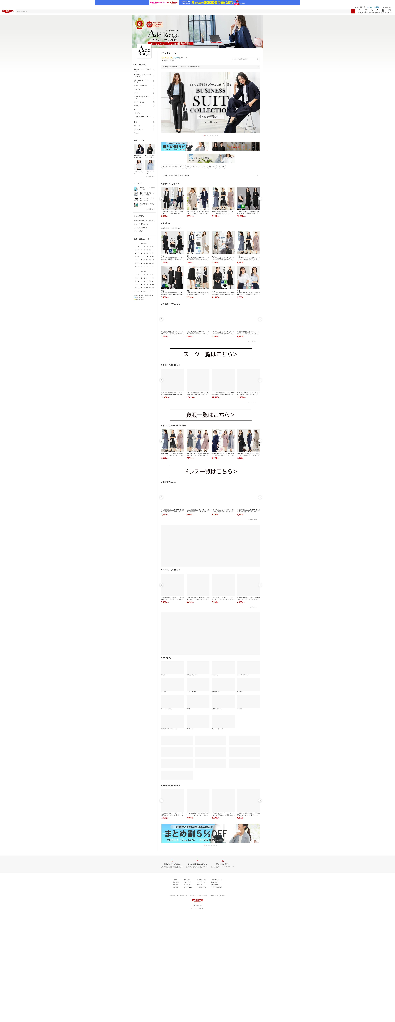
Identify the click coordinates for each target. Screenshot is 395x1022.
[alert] (210, 67)
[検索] (353, 11)
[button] (388, 7)
